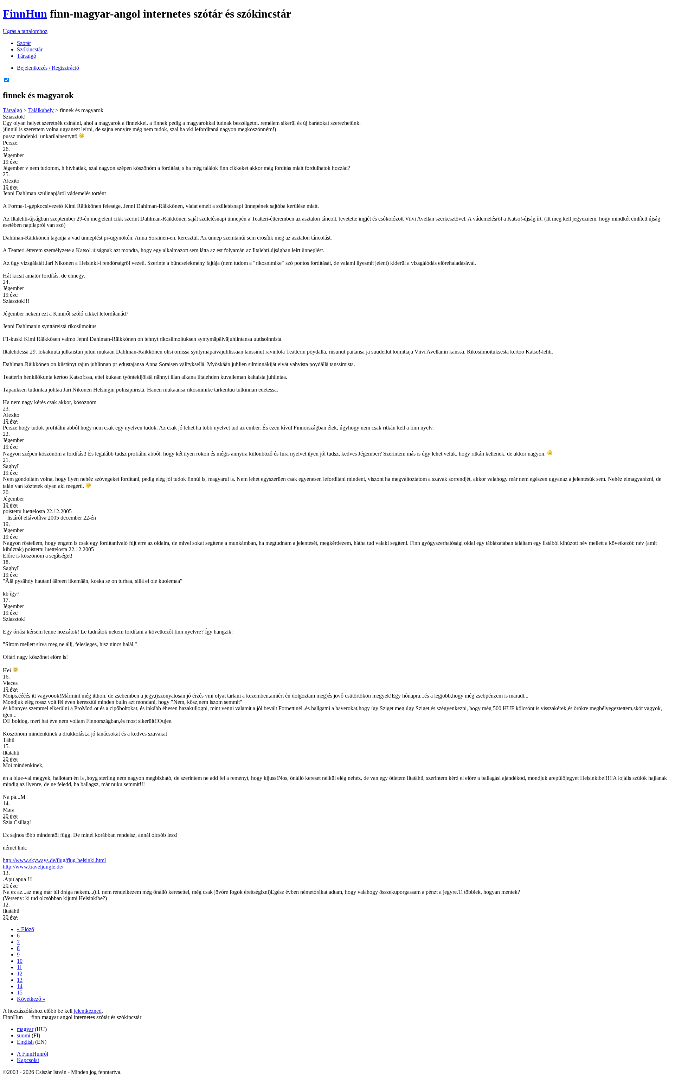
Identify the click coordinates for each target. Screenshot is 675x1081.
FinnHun (25, 13)
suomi (23, 1035)
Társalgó (26, 56)
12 (19, 974)
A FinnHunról (32, 1054)
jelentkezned (88, 1011)
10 (19, 961)
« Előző (25, 929)
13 (19, 980)
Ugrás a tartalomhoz (25, 31)
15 (19, 993)
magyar (25, 1029)
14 (19, 986)
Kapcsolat (28, 1060)
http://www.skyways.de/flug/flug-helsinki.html (54, 860)
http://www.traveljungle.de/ (33, 867)
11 (19, 967)
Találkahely (41, 110)
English (25, 1042)
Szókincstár (30, 49)
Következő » (31, 999)
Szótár (24, 43)
